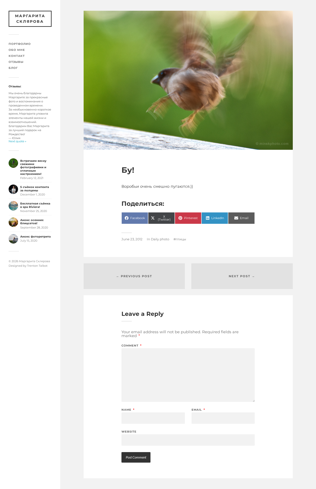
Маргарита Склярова (30, 19)
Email (198, 409)
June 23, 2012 (132, 239)
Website (129, 431)
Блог (13, 68)
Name (128, 409)
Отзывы (16, 62)
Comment (131, 345)
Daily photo (160, 239)
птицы (181, 239)
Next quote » (17, 141)
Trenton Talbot (37, 265)
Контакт (17, 56)
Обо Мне (17, 49)
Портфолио (20, 43)
